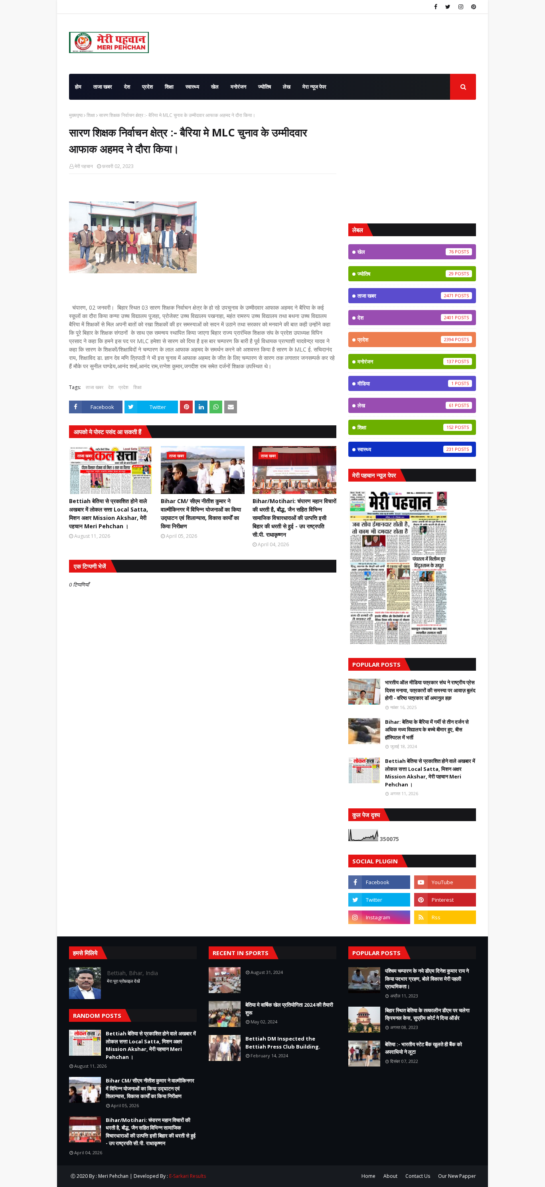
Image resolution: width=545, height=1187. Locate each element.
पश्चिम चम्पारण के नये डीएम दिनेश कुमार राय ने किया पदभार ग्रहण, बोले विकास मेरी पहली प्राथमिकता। (427, 978)
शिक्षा (91, 115)
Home (368, 1176)
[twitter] (447, 7)
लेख (405, 405)
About (390, 1176)
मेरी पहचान (84, 166)
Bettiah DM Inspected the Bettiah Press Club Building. (282, 1042)
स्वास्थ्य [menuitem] (192, 86)
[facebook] (435, 7)
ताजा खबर (94, 387)
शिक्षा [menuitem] (169, 86)
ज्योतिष (405, 273)
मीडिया (405, 383)
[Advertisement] (412, 161)
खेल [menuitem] (215, 86)
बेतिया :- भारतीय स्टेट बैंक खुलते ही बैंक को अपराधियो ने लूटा (423, 1048)
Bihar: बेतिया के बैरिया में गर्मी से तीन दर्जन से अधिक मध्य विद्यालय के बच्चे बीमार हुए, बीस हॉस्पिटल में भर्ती (427, 729)
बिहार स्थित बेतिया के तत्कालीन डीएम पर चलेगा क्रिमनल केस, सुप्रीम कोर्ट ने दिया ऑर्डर (427, 1014)
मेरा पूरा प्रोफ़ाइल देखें (123, 981)
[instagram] (460, 7)
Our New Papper (457, 1176)
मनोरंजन (405, 361)
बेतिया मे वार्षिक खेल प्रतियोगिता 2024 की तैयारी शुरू (289, 1008)
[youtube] (445, 882)
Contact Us (417, 1176)
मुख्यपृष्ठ (76, 115)
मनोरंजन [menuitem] (238, 86)
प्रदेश (123, 387)
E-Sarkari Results (187, 1176)
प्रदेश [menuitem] (147, 86)
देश (111, 387)
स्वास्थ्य (405, 449)
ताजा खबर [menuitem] (102, 86)
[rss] (445, 917)
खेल (405, 251)
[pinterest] (472, 7)
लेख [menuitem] (286, 86)
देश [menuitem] (127, 86)
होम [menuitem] (78, 86)
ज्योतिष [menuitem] (264, 86)
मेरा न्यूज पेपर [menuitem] (314, 86)
